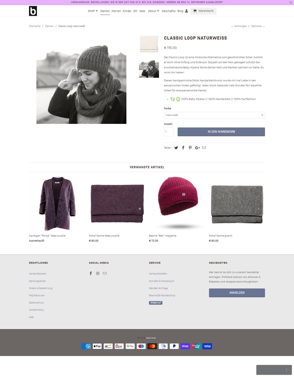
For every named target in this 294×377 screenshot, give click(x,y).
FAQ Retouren (37, 295)
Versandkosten (37, 274)
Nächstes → (258, 26)
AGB (31, 317)
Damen (105, 11)
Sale (142, 11)
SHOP (93, 11)
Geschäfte (169, 11)
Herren (116, 11)
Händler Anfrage (158, 288)
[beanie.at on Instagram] (98, 274)
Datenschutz (36, 303)
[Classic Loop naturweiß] (81, 79)
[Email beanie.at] (105, 274)
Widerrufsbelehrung (40, 288)
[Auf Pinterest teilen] (189, 148)
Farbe (167, 108)
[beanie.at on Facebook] (91, 274)
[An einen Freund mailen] (203, 148)
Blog (180, 11)
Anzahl (168, 124)
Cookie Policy (36, 310)
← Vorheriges (239, 26)
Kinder (127, 11)
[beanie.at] (33, 11)
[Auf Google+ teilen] (196, 148)
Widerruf (156, 303)
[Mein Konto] (187, 12)
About (153, 11)
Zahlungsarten (37, 281)
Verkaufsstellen (158, 274)
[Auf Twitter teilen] (175, 148)
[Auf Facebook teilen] (182, 148)
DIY (135, 11)
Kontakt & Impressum (161, 281)
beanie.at (151, 338)
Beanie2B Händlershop (162, 295)
